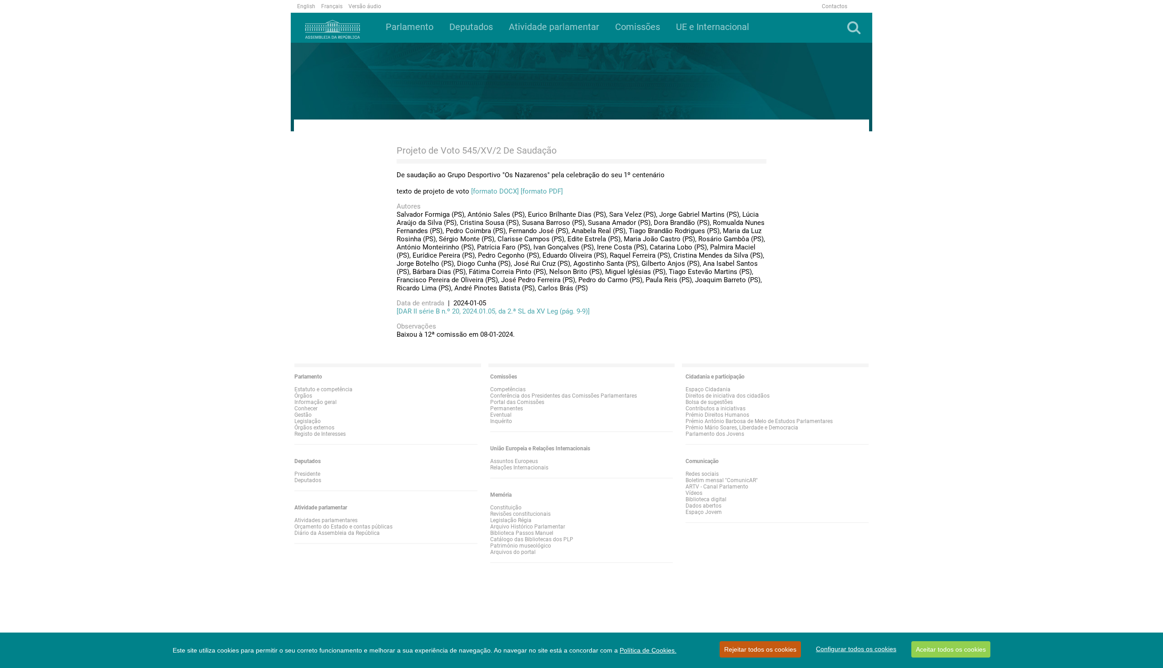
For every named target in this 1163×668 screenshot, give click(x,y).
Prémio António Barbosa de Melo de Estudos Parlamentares (759, 421)
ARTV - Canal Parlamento (717, 487)
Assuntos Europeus (514, 461)
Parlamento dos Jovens (715, 434)
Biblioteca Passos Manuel (521, 533)
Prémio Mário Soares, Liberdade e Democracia (742, 427)
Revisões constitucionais (520, 514)
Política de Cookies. (648, 650)
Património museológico (520, 546)
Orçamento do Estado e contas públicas (343, 526)
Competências (508, 389)
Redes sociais (702, 474)
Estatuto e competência (323, 389)
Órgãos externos (314, 427)
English (306, 6)
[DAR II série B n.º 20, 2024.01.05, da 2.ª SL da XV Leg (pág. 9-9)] (493, 311)
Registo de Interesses (320, 434)
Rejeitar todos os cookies (760, 649)
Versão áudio (364, 6)
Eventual (501, 415)
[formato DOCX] (495, 191)
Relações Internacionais (519, 467)
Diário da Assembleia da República (337, 533)
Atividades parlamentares (326, 520)
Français (332, 6)
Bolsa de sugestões (709, 402)
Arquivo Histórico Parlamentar (527, 526)
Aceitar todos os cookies (951, 649)
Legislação (307, 421)
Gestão (303, 415)
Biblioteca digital (706, 499)
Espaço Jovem (704, 512)
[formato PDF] (542, 191)
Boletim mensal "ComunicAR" (722, 480)
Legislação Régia (511, 520)
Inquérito (501, 421)
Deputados (307, 480)
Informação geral (315, 402)
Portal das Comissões (517, 402)
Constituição (506, 507)
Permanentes (506, 408)
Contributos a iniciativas (716, 408)
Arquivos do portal (513, 552)
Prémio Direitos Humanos (717, 415)
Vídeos (694, 493)
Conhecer (306, 408)
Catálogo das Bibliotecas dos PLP (531, 539)
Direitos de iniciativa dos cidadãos (728, 396)
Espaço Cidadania (708, 389)
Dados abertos (703, 506)
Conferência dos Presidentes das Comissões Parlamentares (563, 396)
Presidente (307, 474)
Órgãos (303, 396)
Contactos (834, 6)
